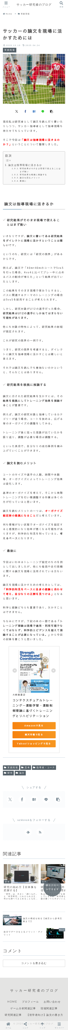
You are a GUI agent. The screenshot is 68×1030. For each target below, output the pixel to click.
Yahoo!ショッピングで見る (34, 743)
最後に (23, 181)
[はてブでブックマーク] (34, 111)
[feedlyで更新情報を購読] (28, 832)
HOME (12, 1001)
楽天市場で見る (34, 734)
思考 (27, 767)
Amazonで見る (34, 725)
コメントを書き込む (34, 963)
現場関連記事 (49, 1008)
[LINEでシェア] (43, 111)
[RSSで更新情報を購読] (40, 832)
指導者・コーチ (45, 767)
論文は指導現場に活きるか (25, 165)
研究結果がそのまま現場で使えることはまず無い (40, 169)
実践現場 (12, 767)
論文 (22, 773)
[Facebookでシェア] (25, 111)
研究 (10, 773)
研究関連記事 (13, 1014)
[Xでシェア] (17, 111)
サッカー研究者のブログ (34, 4)
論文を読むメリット (30, 178)
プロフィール (30, 1001)
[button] (51, 111)
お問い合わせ (52, 1001)
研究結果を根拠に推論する (33, 175)
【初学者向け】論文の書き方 (44, 1014)
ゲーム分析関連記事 (23, 1008)
